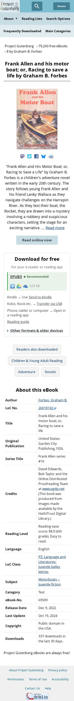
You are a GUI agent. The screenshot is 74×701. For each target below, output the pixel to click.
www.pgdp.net (53, 488)
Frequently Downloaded (22, 31)
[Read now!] (37, 148)
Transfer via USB (49, 303)
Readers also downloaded (37, 349)
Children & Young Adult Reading (37, 360)
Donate (61, 6)
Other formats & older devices (36, 330)
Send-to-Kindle (40, 297)
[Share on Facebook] (36, 156)
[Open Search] (37, 6)
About (10, 19)
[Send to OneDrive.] (25, 286)
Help (48, 688)
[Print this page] (51, 156)
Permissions (15, 679)
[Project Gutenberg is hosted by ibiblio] (37, 698)
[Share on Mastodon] (22, 156)
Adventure (26, 371)
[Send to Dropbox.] (12, 286)
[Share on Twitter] (29, 156)
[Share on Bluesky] (43, 156)
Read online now (37, 240)
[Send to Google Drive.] (18, 285)
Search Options (58, 19)
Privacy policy (57, 670)
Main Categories (58, 31)
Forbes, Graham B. (52, 400)
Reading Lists (32, 19)
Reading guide (18, 321)
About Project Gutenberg (26, 670)
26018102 (46, 408)
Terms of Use (38, 679)
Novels (50, 371)
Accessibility (60, 679)
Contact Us (32, 688)
